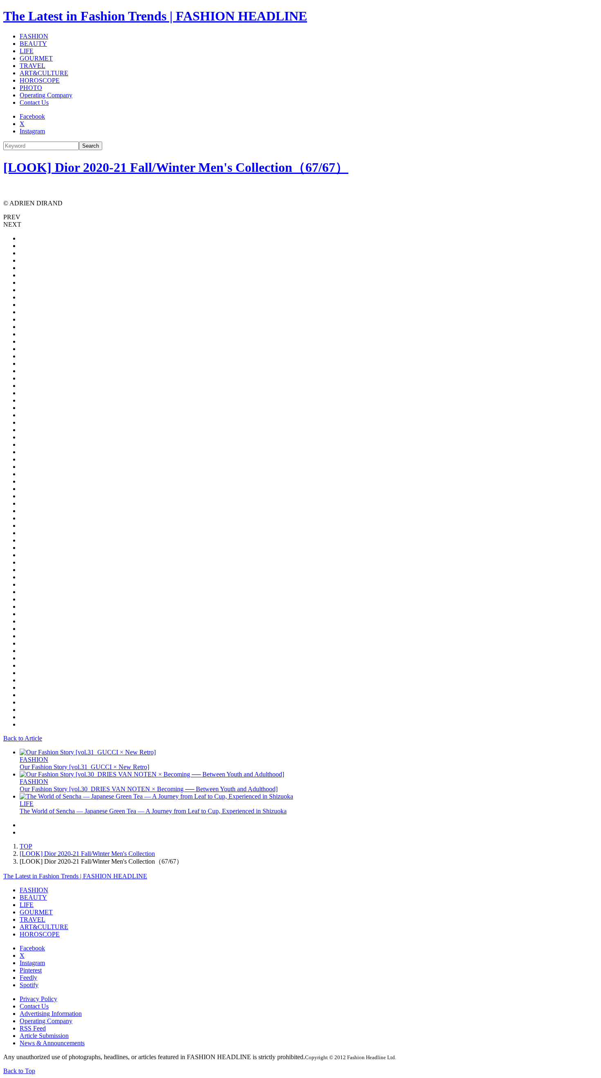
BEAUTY (33, 43)
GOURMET (36, 58)
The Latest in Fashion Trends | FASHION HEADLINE (155, 16)
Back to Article (22, 738)
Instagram (32, 131)
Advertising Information (51, 1013)
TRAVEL (32, 65)
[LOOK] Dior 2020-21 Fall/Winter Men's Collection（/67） (175, 167)
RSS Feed (33, 1028)
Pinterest (31, 970)
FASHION (34, 36)
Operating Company (46, 95)
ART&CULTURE (44, 73)
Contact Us (34, 102)
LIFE (27, 50)
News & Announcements (52, 1043)
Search (90, 146)
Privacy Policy (38, 998)
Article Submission (44, 1035)
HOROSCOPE (40, 80)
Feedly (28, 977)
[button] (300, 217)
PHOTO (31, 87)
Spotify (29, 984)
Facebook (32, 116)
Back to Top (19, 1070)
